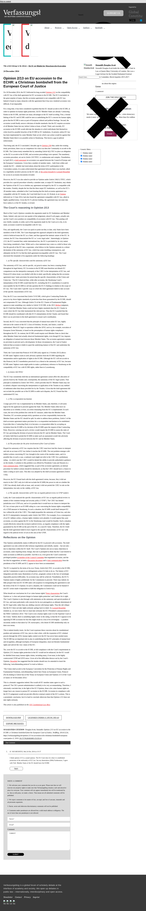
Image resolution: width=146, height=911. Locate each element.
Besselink (13, 661)
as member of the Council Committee (30, 557)
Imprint (36, 897)
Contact (18, 897)
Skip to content (5, 1)
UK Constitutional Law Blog (39, 705)
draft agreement (20, 160)
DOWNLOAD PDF (13, 718)
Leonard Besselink (59, 608)
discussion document (35, 560)
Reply (16, 768)
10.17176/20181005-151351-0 (30, 738)
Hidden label (87, 153)
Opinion (63, 194)
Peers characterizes (53, 593)
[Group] (27, 11)
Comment (10, 829)
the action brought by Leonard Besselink (55, 172)
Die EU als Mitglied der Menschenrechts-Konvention (47, 66)
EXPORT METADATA (15, 724)
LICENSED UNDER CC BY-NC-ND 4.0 (43, 718)
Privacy (27, 897)
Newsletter (8, 897)
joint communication (10, 466)
